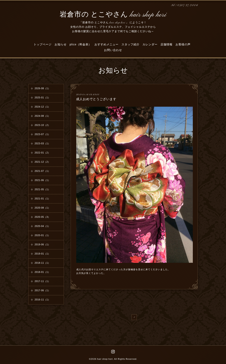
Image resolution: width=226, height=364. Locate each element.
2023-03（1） (42, 143)
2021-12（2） (42, 162)
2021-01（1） (42, 198)
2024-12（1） (42, 106)
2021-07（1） (42, 171)
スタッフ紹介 (130, 44)
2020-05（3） (42, 217)
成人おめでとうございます (96, 99)
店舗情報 (166, 44)
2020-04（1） (42, 226)
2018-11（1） (42, 263)
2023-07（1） (42, 134)
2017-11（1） (42, 281)
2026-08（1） (42, 88)
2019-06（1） (42, 244)
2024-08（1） (42, 116)
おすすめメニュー (106, 44)
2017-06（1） (42, 290)
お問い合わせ (113, 50)
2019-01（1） (42, 253)
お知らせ (61, 44)
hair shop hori (105, 359)
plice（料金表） (80, 44)
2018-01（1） (42, 272)
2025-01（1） (42, 97)
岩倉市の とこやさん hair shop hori (113, 14)
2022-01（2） (42, 152)
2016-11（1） (42, 299)
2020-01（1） (42, 235)
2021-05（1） (42, 189)
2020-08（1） (42, 207)
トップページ (43, 44)
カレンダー (149, 44)
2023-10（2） (42, 125)
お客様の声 (183, 44)
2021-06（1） (42, 180)
